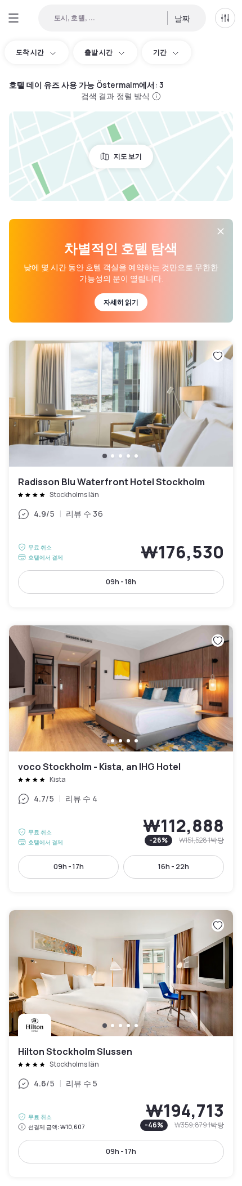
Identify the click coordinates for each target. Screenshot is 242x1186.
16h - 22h (173, 866)
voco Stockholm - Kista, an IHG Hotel (121, 758)
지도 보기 (128, 156)
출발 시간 (98, 52)
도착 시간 (30, 52)
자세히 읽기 (121, 302)
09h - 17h (68, 866)
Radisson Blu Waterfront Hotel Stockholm (121, 474)
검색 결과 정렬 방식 (115, 96)
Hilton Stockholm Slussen (121, 1043)
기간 (160, 52)
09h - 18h (121, 582)
